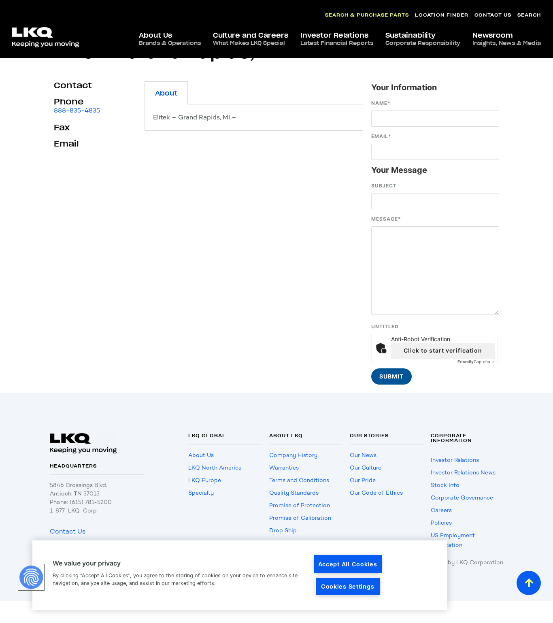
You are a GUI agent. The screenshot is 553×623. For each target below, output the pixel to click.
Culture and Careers (250, 39)
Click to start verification (443, 350)
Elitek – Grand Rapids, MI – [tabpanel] (194, 117)
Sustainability (422, 39)
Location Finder (441, 15)
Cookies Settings (347, 586)
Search (529, 15)
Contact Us (492, 15)
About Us (170, 39)
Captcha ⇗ (476, 361)
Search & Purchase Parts (367, 15)
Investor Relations (336, 39)
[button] (31, 577)
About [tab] (166, 93)
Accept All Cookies (347, 564)
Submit (391, 376)
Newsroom (506, 39)
